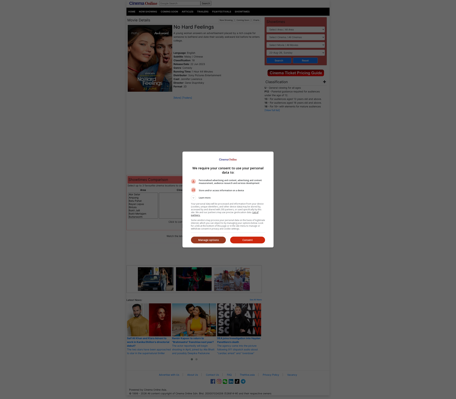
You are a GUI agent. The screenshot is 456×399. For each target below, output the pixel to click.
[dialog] (228, 199)
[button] (228, 197)
